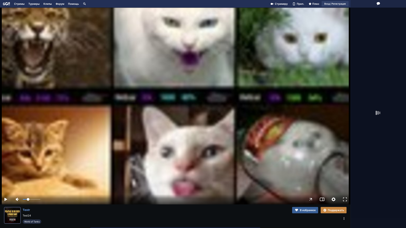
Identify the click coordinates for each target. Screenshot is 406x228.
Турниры (34, 3)
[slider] (31, 199)
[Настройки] (333, 199)
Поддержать (336, 210)
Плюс (315, 3)
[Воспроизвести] (6, 199)
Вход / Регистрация (335, 3)
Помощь (73, 3)
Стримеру (281, 3)
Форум (60, 3)
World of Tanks (32, 221)
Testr (26, 210)
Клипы (47, 3)
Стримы (19, 3)
